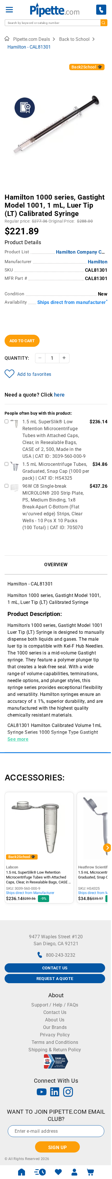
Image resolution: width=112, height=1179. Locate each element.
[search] (104, 22)
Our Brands (55, 1027)
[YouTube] (42, 1092)
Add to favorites (34, 374)
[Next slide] (103, 193)
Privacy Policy (55, 1035)
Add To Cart (22, 340)
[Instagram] (68, 1092)
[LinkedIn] (55, 1092)
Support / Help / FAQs (54, 1005)
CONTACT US (55, 968)
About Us (54, 1020)
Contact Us (55, 1012)
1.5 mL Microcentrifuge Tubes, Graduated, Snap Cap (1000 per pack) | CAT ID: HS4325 (55, 471)
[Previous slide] (9, 193)
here (59, 395)
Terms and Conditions (55, 1042)
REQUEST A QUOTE (55, 978)
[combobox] (56, 22)
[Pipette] (54, 9)
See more (17, 739)
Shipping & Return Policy (54, 1049)
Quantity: (17, 358)
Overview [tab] (55, 564)
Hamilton (97, 262)
